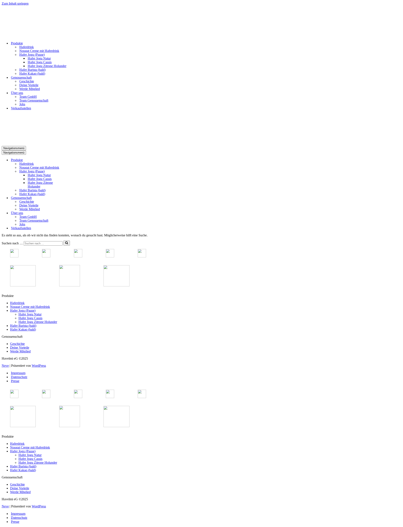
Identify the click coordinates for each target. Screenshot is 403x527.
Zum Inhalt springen (15, 3)
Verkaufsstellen (21, 108)
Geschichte (26, 81)
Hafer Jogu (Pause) (22, 310)
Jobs (22, 104)
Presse (15, 381)
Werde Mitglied (29, 89)
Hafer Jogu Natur (39, 58)
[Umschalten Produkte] (75, 160)
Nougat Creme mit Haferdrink (39, 51)
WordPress (39, 365)
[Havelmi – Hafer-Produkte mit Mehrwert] (17, 36)
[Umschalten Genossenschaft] (75, 198)
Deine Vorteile (28, 85)
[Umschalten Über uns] (75, 213)
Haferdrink (26, 47)
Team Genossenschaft (33, 100)
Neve (5, 365)
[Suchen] (66, 243)
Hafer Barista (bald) (32, 70)
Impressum (18, 373)
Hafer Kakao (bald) (32, 73)
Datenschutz (19, 377)
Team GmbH (28, 96)
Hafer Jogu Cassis (40, 62)
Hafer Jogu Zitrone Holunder (47, 66)
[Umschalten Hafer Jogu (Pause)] (75, 171)
